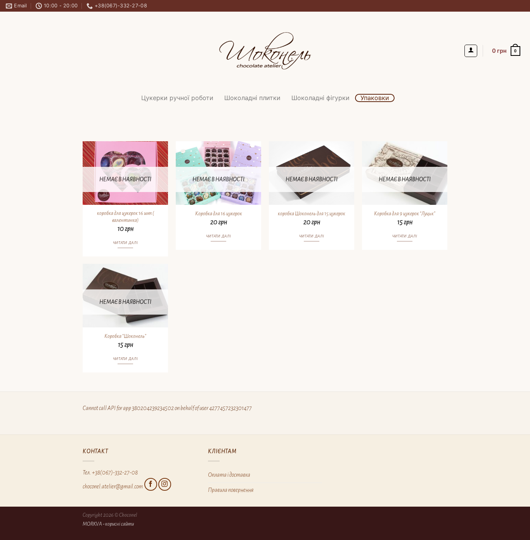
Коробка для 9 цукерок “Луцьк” (404, 213)
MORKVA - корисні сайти (108, 524)
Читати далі (125, 243)
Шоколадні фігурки (320, 98)
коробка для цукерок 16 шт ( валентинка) (125, 216)
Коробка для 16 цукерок (218, 213)
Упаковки (374, 98)
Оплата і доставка (229, 475)
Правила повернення (230, 490)
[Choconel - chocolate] (265, 51)
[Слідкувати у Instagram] (164, 484)
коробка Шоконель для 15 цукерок (311, 213)
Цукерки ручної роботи (177, 98)
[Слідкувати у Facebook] (150, 484)
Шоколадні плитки (252, 98)
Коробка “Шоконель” (125, 336)
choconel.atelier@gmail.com (113, 486)
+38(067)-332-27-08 (115, 472)
